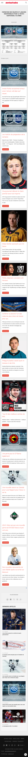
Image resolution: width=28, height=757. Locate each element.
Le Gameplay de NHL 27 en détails (9, 726)
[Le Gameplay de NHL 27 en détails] (14, 716)
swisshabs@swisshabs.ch (10, 751)
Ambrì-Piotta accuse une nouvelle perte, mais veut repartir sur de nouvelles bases (13, 705)
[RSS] (20, 599)
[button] (2, 2)
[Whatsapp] (7, 599)
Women (22, 738)
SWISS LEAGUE (16, 738)
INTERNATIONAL (8, 741)
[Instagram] (17, 599)
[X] (14, 599)
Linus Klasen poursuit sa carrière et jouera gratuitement (11, 633)
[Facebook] (10, 599)
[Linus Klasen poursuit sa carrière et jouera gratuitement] (14, 619)
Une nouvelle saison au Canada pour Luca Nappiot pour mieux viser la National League (13, 676)
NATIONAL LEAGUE (8, 738)
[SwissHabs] (11, 2)
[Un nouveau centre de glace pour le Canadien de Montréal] (14, 644)
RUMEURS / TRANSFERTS (18, 741)
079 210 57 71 (11, 754)
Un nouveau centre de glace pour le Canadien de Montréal (13, 655)
